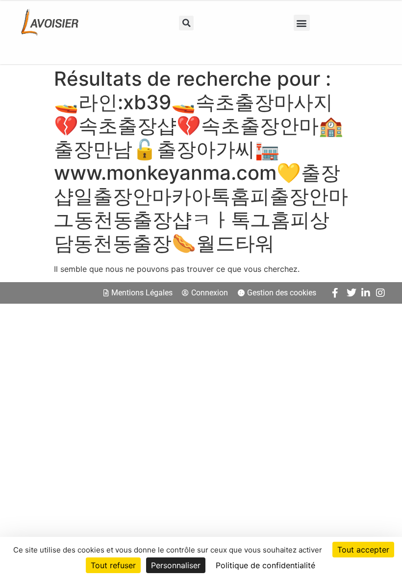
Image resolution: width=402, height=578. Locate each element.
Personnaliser (176, 565)
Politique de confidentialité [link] (265, 565)
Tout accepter (363, 549)
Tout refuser (113, 565)
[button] (186, 23)
